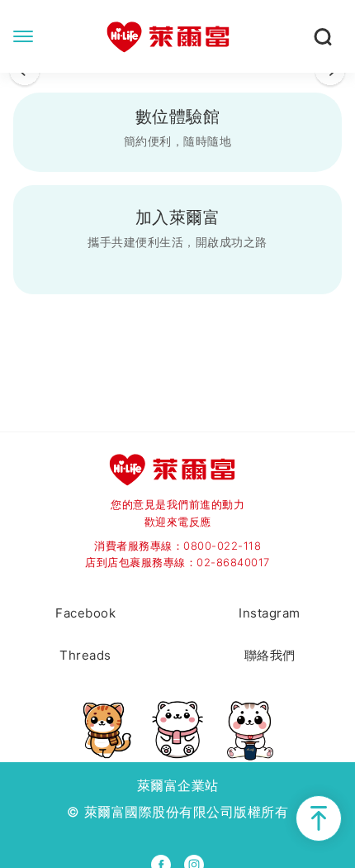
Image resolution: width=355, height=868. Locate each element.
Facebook (85, 613)
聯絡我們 (270, 655)
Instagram (270, 613)
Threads (85, 655)
